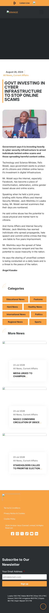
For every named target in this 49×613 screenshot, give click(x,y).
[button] (37, 12)
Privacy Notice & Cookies (14, 513)
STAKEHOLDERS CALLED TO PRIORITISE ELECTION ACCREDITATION (26, 468)
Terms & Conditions (12, 508)
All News (7, 75)
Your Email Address (12, 571)
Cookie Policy (9, 519)
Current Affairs (21, 75)
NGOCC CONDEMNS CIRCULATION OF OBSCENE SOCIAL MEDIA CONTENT (27, 422)
